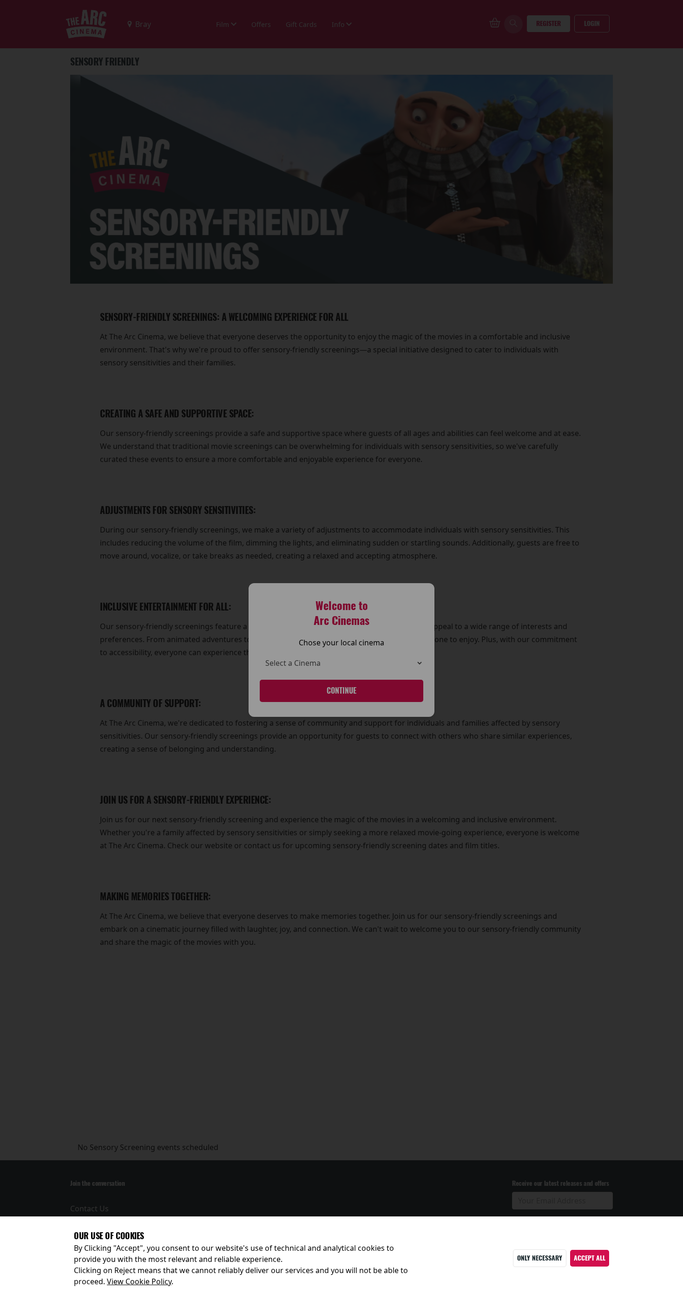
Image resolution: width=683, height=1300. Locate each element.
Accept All (589, 1258)
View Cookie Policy (139, 1281)
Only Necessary (539, 1258)
